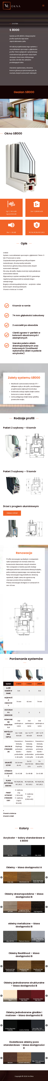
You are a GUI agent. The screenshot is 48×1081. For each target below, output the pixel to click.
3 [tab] (26, 644)
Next (37, 618)
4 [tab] (29, 644)
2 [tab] (22, 644)
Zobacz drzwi (12, 513)
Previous (10, 618)
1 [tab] (19, 644)
